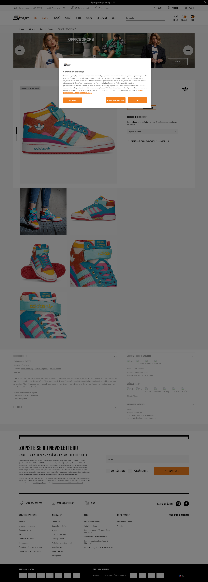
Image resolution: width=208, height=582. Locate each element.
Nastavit (73, 100)
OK (137, 100)
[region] (105, 83)
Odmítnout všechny (115, 100)
